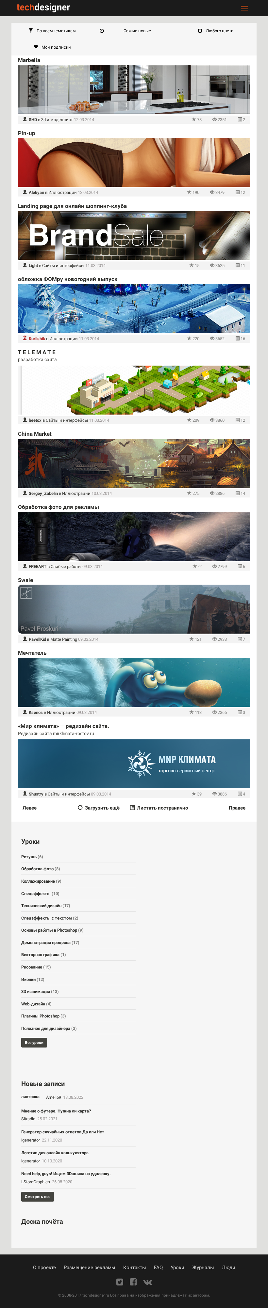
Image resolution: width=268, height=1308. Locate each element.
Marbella (29, 60)
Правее (237, 808)
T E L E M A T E (37, 352)
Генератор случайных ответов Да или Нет (62, 1131)
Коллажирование (41, 881)
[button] (52, 31)
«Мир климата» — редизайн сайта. (63, 726)
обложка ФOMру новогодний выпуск (68, 279)
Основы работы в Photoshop (52, 930)
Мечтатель (32, 653)
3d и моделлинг (57, 119)
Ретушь (32, 856)
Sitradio (28, 1118)
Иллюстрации (62, 192)
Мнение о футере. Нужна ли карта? (56, 1111)
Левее (30, 808)
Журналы (203, 1267)
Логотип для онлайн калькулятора (55, 1152)
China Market (35, 434)
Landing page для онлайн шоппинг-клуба (72, 206)
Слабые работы (66, 566)
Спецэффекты (40, 893)
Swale (25, 580)
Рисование (36, 967)
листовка (30, 1096)
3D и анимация (40, 991)
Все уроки (34, 1042)
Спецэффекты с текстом (49, 918)
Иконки (32, 979)
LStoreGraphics (36, 1181)
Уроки (177, 1267)
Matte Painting (63, 639)
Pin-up (26, 133)
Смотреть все (37, 1196)
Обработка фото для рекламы (58, 507)
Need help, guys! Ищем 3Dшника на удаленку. (66, 1173)
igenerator (31, 1140)
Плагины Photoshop (43, 1016)
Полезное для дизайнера (49, 1028)
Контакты (134, 1267)
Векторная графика (43, 954)
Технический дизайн (45, 905)
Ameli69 (54, 1097)
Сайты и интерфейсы (63, 265)
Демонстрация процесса (50, 942)
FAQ (158, 1267)
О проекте (44, 1267)
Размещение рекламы (89, 1267)
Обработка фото (40, 868)
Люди (228, 1267)
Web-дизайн (36, 1003)
